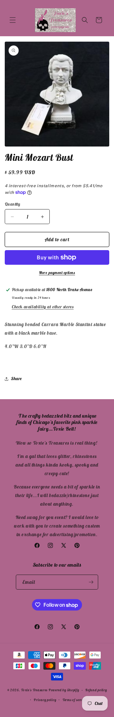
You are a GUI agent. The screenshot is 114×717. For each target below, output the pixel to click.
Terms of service (74, 700)
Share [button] (16, 378)
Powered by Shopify (63, 690)
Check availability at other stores (42, 307)
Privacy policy (45, 700)
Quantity (12, 204)
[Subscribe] (91, 582)
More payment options (57, 272)
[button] (13, 20)
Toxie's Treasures (34, 690)
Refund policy (96, 690)
